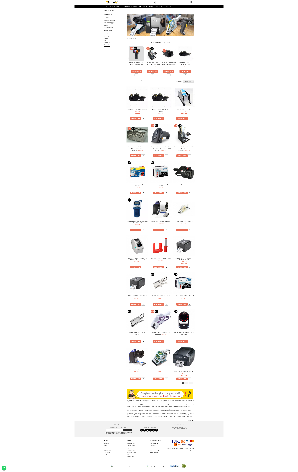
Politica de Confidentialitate (120, 433)
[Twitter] (150, 430)
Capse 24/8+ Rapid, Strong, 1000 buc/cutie (137, 184)
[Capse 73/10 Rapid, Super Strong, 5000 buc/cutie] (161, 172)
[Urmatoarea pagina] (192, 383)
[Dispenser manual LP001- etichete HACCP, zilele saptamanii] (137, 134)
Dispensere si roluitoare (109, 22)
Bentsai (106, 38)
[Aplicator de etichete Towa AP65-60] (184, 209)
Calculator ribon (130, 456)
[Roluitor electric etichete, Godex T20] (137, 357)
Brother (107, 42)
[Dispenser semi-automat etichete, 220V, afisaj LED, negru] (152, 53)
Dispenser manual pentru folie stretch (161, 258)
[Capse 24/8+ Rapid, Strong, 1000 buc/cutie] (137, 172)
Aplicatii (168, 6)
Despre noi (106, 443)
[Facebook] (141, 430)
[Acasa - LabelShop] (111, 2)
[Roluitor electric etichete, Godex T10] (161, 209)
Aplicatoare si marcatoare (109, 20)
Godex (106, 44)
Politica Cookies (107, 450)
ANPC (128, 454)
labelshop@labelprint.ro (180, 428)
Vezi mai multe (191, 420)
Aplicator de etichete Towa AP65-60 (184, 221)
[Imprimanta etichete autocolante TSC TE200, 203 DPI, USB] (184, 246)
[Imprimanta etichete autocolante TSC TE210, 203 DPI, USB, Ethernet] (137, 283)
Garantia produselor (131, 447)
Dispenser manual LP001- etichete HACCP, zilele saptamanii (137, 147)
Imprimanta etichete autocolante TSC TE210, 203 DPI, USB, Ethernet (137, 296)
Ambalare (106, 25)
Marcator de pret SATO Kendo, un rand (137, 109)
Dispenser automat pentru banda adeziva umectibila (169, 63)
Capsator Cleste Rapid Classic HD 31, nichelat (160, 296)
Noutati (105, 445)
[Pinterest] (144, 430)
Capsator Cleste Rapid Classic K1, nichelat (137, 333)
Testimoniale (130, 458)
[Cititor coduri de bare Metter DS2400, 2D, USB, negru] (184, 320)
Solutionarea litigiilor (131, 452)
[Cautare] (154, 2)
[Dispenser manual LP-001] (184, 97)
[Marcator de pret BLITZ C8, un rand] (184, 172)
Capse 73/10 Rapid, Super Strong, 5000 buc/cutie (160, 184)
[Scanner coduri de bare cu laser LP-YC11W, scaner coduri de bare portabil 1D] (161, 134)
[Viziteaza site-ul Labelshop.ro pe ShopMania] (174, 466)
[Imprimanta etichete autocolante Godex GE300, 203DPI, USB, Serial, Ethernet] (184, 357)
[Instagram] (156, 430)
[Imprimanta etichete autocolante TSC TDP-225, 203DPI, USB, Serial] (137, 246)
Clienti (129, 440)
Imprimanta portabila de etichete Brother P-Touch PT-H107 (137, 221)
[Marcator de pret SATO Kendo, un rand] (137, 97)
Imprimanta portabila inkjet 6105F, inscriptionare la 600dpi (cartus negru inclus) (136, 63)
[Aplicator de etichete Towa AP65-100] (161, 357)
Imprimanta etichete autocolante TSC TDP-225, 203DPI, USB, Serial (137, 259)
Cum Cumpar (107, 452)
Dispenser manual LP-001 (184, 109)
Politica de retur (130, 449)
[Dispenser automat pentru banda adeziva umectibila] (168, 54)
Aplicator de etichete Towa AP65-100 (160, 370)
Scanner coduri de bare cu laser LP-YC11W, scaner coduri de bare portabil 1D (161, 147)
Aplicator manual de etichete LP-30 (161, 332)
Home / (106, 10)
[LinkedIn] (153, 430)
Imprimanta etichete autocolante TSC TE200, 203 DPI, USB (184, 259)
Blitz (106, 40)
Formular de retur (131, 450)
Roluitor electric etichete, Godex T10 (160, 221)
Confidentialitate (107, 447)
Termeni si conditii (108, 449)
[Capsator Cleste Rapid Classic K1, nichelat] (137, 320)
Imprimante (106, 17)
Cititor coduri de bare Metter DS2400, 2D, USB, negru (184, 333)
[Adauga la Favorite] (136, 74)
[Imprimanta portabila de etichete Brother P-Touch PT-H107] (137, 209)
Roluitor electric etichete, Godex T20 (137, 370)
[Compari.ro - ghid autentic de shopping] (184, 466)
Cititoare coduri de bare (109, 24)
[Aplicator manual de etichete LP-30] (161, 320)
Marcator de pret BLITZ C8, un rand (184, 184)
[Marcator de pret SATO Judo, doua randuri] (185, 53)
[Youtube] (147, 430)
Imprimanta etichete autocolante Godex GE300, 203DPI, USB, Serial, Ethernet (184, 370)
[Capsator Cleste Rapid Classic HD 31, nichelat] (161, 283)
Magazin (106, 440)
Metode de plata (130, 443)
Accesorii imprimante (108, 27)
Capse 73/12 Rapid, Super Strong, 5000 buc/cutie (184, 296)
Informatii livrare (131, 445)
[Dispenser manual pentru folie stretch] (161, 246)
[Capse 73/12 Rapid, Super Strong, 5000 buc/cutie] (184, 283)
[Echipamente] (160, 25)
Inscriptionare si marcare (109, 19)
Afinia (106, 36)
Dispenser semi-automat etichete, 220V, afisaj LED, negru (152, 63)
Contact (105, 454)
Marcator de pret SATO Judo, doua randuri (185, 63)
